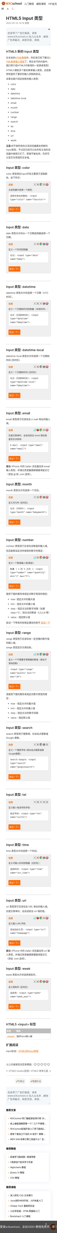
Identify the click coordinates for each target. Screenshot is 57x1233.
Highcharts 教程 (18, 1167)
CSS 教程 (14, 1177)
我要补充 (37, 1081)
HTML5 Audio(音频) (19, 1070)
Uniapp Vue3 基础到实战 (22, 1205)
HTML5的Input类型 (28, 1051)
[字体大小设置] (7, 9)
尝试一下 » (14, 209)
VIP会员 (52, 3)
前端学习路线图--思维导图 (22, 1157)
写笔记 (21, 1081)
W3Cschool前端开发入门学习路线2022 (28, 1128)
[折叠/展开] (2, 9)
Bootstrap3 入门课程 (20, 1216)
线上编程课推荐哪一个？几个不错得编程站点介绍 (28, 1123)
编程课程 (41, 3)
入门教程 (29, 3)
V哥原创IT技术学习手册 (21, 1162)
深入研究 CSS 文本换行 (21, 1195)
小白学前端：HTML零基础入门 (25, 1211)
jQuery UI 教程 (17, 1172)
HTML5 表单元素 (39, 1070)
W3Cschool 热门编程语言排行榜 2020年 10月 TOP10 (28, 1118)
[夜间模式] (12, 9)
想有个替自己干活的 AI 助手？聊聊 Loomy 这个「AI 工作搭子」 (28, 1134)
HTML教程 (20, 57)
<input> (11, 1036)
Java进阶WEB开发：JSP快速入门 (26, 1200)
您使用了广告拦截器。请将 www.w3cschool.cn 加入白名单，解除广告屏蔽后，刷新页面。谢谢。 (28, 36)
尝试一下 (45, 622)
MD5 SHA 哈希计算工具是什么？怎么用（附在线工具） (28, 1139)
